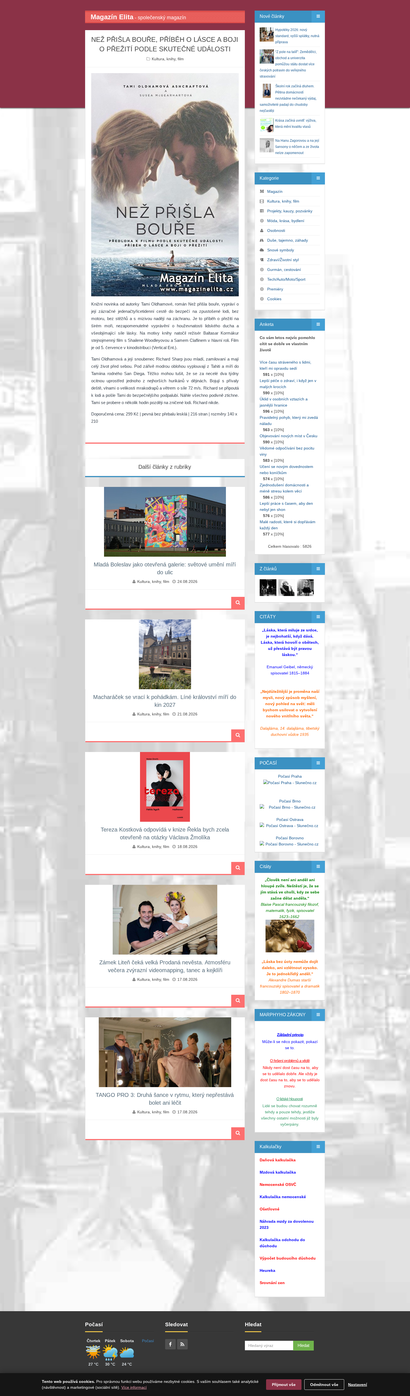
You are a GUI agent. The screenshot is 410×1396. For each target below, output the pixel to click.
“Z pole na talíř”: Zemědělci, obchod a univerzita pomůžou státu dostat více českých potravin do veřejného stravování (288, 64)
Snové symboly (280, 250)
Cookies (274, 299)
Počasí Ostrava (289, 819)
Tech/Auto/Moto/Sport (286, 279)
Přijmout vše (284, 1384)
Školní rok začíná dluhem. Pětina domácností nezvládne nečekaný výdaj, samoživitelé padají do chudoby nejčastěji (288, 98)
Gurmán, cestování (284, 269)
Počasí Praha (290, 776)
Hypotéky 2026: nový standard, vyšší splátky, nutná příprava (297, 36)
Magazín (275, 191)
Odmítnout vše (324, 1384)
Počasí (148, 1341)
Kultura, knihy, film (168, 59)
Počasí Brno (290, 801)
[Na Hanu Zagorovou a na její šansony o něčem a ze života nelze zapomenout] (268, 587)
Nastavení (357, 1384)
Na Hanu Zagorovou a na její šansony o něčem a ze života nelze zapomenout (297, 147)
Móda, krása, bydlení (285, 220)
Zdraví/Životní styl (283, 260)
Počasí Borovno (290, 838)
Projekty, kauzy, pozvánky (289, 211)
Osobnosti (276, 230)
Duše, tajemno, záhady (287, 240)
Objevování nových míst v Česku (288, 436)
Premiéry (275, 289)
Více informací (134, 1387)
